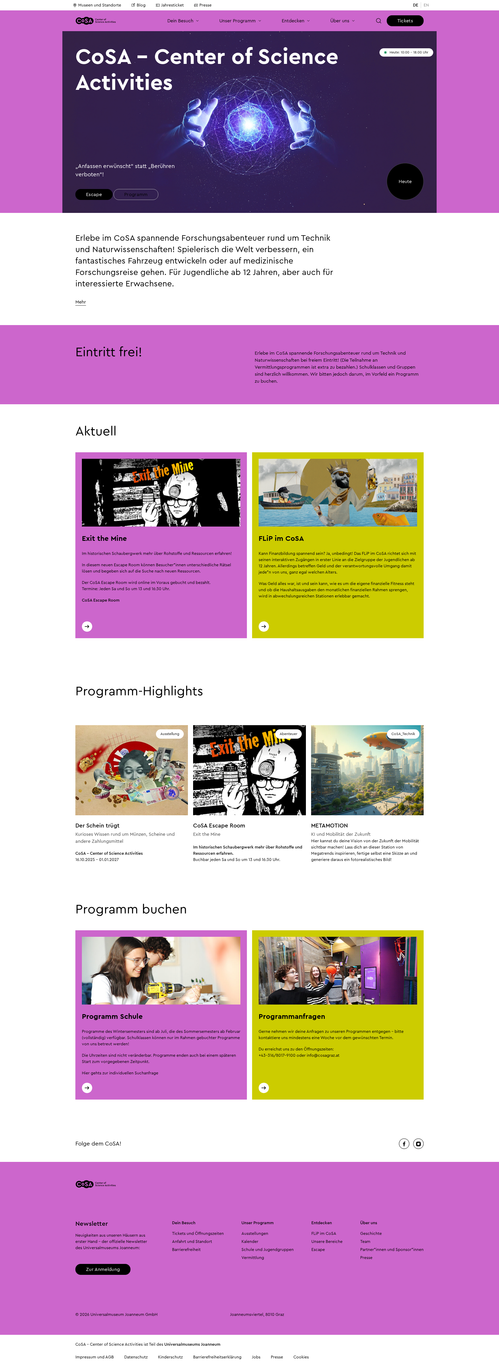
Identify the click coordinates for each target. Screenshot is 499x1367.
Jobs (256, 1357)
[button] (183, 20)
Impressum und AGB (94, 1357)
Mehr (80, 302)
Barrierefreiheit (186, 1250)
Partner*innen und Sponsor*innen (392, 1250)
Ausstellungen (254, 1233)
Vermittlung (252, 1258)
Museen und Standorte (99, 5)
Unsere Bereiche (327, 1242)
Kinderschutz (170, 1357)
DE (415, 5)
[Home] (95, 21)
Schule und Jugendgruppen (267, 1250)
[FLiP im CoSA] (264, 626)
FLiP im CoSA (323, 1233)
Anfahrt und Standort (192, 1242)
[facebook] (404, 1144)
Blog (141, 5)
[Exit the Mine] (87, 626)
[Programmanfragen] (264, 1088)
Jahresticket (172, 5)
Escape (318, 1250)
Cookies (301, 1357)
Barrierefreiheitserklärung (217, 1357)
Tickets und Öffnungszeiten (198, 1233)
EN (426, 5)
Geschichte (371, 1233)
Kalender (249, 1242)
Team (365, 1242)
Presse (205, 5)
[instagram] (418, 1144)
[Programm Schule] (87, 1088)
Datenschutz (136, 1357)
